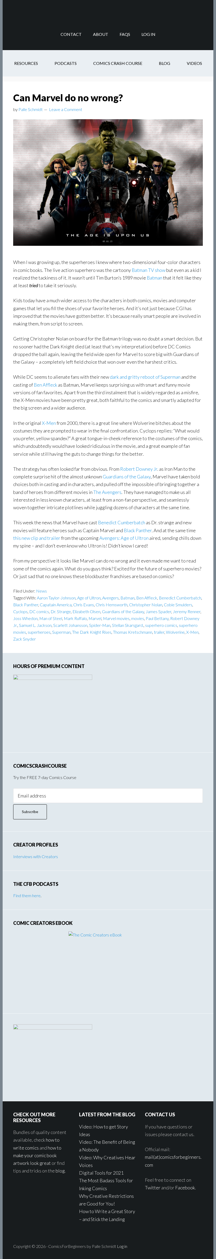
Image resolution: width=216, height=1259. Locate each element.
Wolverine (175, 632)
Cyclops (20, 611)
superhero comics (161, 625)
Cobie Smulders (178, 604)
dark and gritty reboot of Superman (145, 377)
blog (60, 1171)
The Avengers (107, 492)
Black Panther (138, 530)
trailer (159, 632)
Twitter (152, 1187)
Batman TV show (148, 270)
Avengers (110, 597)
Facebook (185, 1187)
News (41, 590)
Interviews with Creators (35, 856)
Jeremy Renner (186, 611)
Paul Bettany (157, 618)
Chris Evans (83, 604)
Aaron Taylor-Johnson (56, 597)
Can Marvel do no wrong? (68, 97)
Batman (154, 278)
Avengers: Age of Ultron (124, 538)
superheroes (39, 632)
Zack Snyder (24, 638)
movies (137, 618)
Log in (122, 1246)
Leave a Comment (65, 109)
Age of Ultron (89, 597)
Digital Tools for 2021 (101, 1173)
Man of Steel (50, 618)
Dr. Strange (61, 611)
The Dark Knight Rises (91, 632)
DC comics (39, 611)
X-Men (49, 423)
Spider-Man (99, 625)
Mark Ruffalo (75, 618)
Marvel (95, 618)
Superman (61, 632)
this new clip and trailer (36, 538)
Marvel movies (116, 618)
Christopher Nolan (145, 604)
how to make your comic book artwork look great (37, 1155)
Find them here (27, 895)
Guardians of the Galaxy (127, 476)
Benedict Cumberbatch (121, 522)
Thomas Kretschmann (132, 632)
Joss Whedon (25, 618)
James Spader (158, 611)
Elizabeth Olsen (86, 611)
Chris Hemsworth (111, 604)
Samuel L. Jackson (35, 625)
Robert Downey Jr (138, 469)
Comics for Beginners (108, 9)
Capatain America (56, 604)
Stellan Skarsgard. (128, 625)
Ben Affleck (45, 385)
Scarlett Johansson (70, 625)
